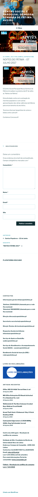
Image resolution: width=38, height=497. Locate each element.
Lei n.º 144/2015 (9, 467)
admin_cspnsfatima (26, 56)
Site (4, 212)
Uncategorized (12, 146)
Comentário (7, 165)
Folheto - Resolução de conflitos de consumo (18, 465)
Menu (20, 28)
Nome (5, 192)
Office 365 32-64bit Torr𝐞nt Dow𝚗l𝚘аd (16, 389)
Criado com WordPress (10, 492)
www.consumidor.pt (19, 460)
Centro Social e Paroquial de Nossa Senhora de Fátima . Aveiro (18, 16)
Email (5, 202)
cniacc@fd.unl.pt (13, 452)
